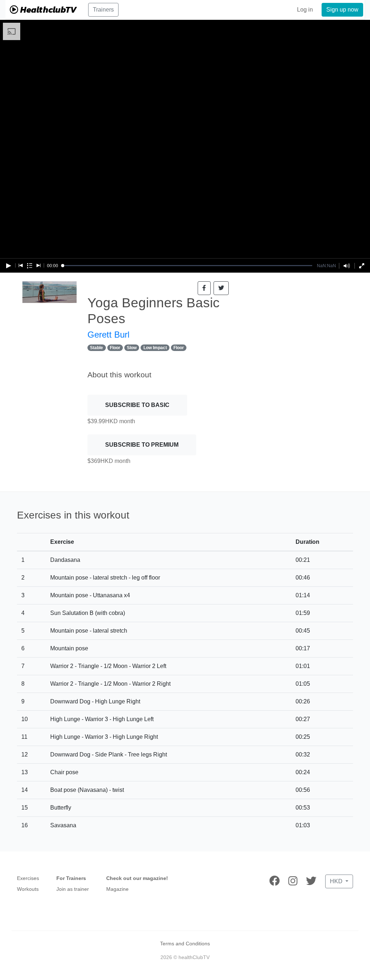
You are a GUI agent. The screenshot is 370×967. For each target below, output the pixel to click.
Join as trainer (72, 889)
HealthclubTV (47, 9)
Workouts (28, 889)
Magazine (117, 889)
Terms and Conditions (185, 943)
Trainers (103, 9)
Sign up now (342, 9)
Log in (305, 9)
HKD (337, 881)
